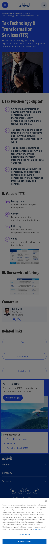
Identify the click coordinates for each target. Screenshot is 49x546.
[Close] (46, 501)
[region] (24, 522)
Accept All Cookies (24, 541)
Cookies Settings (24, 534)
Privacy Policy (38, 529)
